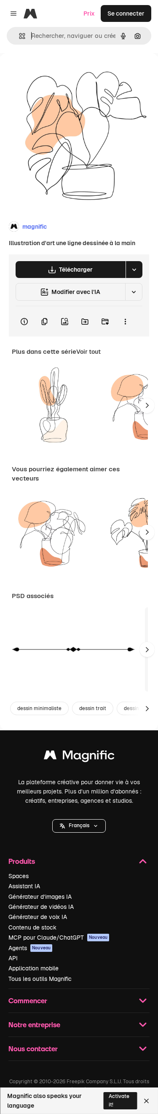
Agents (29, 948)
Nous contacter (33, 1048)
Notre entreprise (34, 1024)
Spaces (18, 876)
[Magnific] (79, 757)
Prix (89, 13)
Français (79, 825)
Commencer (27, 1000)
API (13, 958)
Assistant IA (24, 886)
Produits (21, 861)
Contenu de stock (32, 927)
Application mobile (33, 968)
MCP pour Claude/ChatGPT (57, 937)
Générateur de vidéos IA (41, 907)
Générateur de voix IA (37, 917)
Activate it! (119, 1100)
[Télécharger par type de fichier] (134, 269)
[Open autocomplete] (18, 36)
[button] (79, 826)
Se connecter (126, 13)
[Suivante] (147, 405)
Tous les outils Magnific (40, 979)
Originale (55, 72)
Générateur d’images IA (40, 896)
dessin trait (92, 708)
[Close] (146, 1101)
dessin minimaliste (39, 708)
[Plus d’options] (125, 321)
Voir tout (88, 351)
